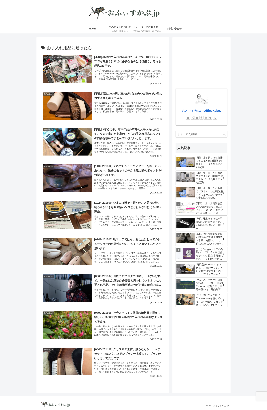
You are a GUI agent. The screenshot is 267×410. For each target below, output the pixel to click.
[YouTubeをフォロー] (206, 118)
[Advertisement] (201, 61)
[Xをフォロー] (193, 118)
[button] (224, 134)
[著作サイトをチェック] (188, 118)
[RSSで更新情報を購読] (215, 118)
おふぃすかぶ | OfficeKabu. (201, 110)
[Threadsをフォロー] (201, 118)
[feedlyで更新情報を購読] (210, 118)
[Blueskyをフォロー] (197, 118)
